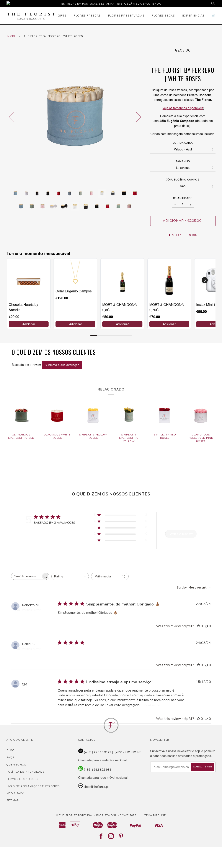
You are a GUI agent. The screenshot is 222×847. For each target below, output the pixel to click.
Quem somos (16, 764)
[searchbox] (26, 576)
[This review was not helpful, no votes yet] (206, 626)
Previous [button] (14, 117)
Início (11, 36)
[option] (75, 117)
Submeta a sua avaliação (62, 365)
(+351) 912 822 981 (97, 769)
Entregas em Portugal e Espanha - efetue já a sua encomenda (111, 3)
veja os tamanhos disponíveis (183, 108)
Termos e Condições (22, 778)
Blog (10, 750)
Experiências (193, 15)
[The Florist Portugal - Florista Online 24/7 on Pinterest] (121, 837)
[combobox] (70, 576)
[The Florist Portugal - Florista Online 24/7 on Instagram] (111, 837)
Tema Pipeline (155, 815)
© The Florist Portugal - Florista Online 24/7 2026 (96, 815)
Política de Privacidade (25, 771)
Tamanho (183, 161)
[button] (205, 280)
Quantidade (182, 198)
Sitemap (13, 800)
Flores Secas (163, 15)
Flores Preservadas (126, 15)
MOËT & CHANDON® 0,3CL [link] (119, 307)
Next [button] (136, 117)
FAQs (10, 757)
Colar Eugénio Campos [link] (74, 290)
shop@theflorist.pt (96, 786)
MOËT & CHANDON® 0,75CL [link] (166, 307)
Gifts (62, 15)
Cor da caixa (183, 142)
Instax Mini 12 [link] (206, 304)
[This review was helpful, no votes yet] (198, 626)
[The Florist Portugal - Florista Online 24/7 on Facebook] (101, 837)
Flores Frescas (87, 15)
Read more (152, 705)
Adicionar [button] (28, 324)
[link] (29, 280)
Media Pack (15, 793)
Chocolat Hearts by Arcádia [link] (23, 307)
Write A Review (181, 534)
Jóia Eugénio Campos (182, 179)
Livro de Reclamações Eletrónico (33, 786)
